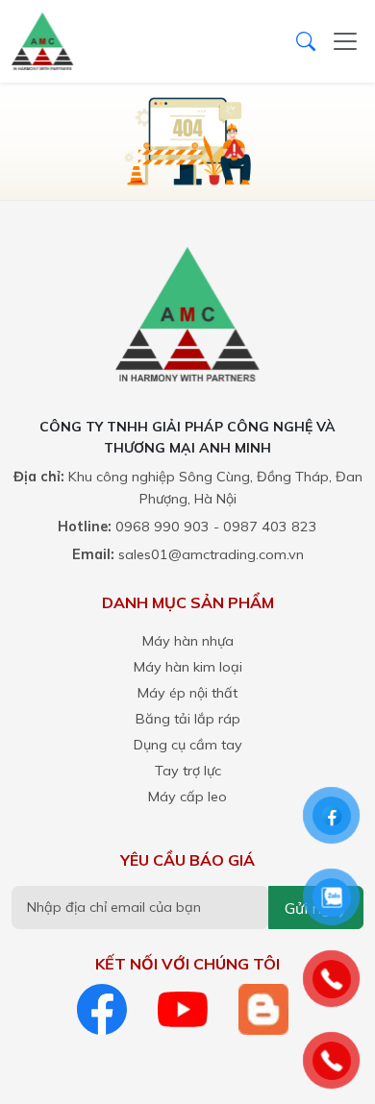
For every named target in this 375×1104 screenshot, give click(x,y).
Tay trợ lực (188, 770)
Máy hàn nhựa (188, 641)
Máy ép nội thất (188, 692)
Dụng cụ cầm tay (188, 744)
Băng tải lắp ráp (188, 718)
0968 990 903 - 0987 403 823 (216, 526)
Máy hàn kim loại (188, 666)
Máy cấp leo (187, 796)
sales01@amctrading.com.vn (211, 554)
